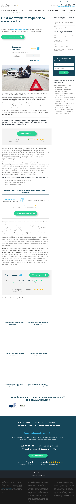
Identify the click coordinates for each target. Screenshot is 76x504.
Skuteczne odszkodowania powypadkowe (5, 6)
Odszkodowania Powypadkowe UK (9, 12)
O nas (64, 10)
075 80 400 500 (68, 5)
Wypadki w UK (22, 12)
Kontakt (72, 10)
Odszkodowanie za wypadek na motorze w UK (62, 27)
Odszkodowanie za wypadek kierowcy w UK (64, 23)
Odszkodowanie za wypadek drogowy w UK (37, 12)
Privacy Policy (38, 472)
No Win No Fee (53, 10)
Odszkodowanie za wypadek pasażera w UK (64, 36)
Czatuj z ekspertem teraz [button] (36, 455)
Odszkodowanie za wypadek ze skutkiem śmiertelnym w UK (62, 45)
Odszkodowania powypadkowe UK (12, 10)
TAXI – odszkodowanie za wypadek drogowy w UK (63, 50)
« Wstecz (73, 12)
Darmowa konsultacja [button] (68, 2)
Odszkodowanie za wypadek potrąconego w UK (61, 41)
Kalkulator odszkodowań (36, 10)
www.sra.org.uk (31, 486)
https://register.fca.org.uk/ (6, 488)
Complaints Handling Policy (38, 475)
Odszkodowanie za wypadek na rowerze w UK (63, 32)
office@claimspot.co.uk (48, 446)
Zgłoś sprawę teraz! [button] (25, 133)
